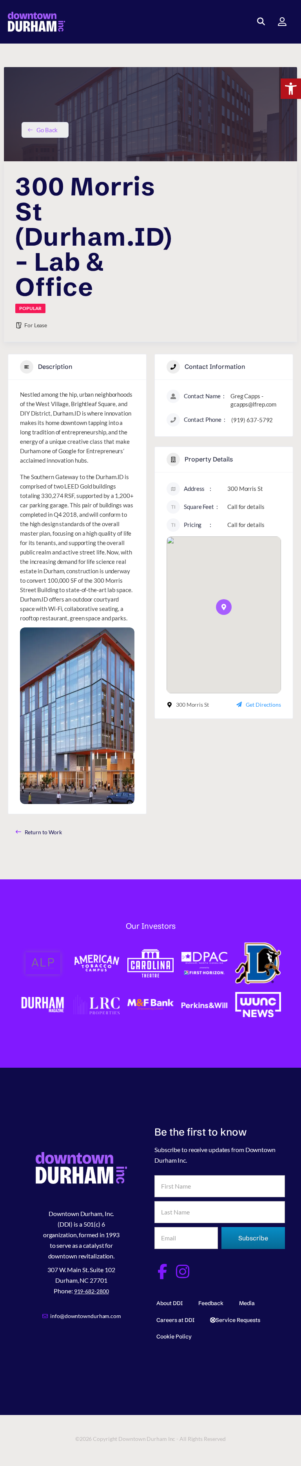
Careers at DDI (175, 1320)
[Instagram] (182, 1271)
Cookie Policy (174, 1336)
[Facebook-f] (162, 1271)
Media (247, 1303)
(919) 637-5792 (252, 419)
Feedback (210, 1303)
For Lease (35, 325)
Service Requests (238, 1320)
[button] (291, 88)
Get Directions (263, 704)
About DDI (169, 1303)
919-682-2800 (91, 1291)
